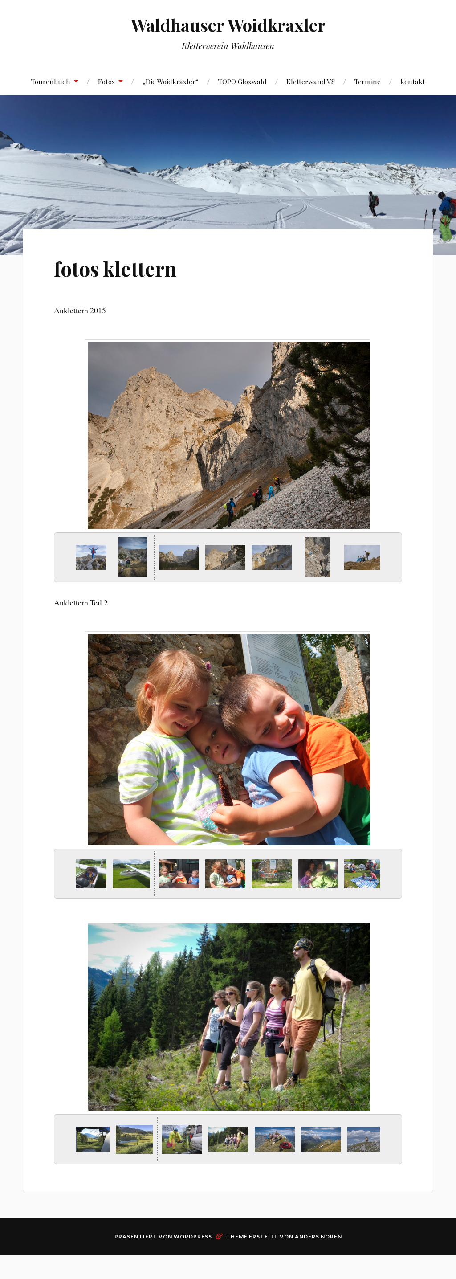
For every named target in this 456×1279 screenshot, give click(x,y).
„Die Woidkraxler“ (170, 81)
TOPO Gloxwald (242, 81)
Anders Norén (318, 1236)
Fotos (106, 81)
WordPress (193, 1236)
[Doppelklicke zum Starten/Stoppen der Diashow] (225, 557)
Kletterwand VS (310, 81)
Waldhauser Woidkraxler (228, 24)
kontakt (412, 81)
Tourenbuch (50, 81)
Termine (367, 81)
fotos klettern (115, 268)
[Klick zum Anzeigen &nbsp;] (86, 557)
